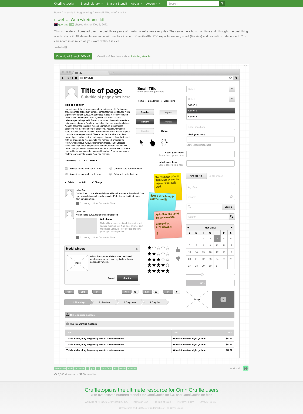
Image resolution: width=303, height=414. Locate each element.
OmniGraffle (190, 390)
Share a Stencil (117, 3)
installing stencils (140, 56)
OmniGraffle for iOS (161, 395)
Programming (84, 12)
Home (57, 12)
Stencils (68, 12)
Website (60, 47)
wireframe (60, 368)
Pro (72, 24)
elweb (122, 368)
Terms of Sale (163, 402)
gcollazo (63, 24)
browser (79, 368)
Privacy (185, 402)
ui (88, 368)
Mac (197, 395)
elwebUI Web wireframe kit (110, 12)
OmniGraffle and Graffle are (151, 407)
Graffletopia (64, 3)
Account (152, 3)
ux (98, 368)
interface (106, 368)
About (135, 3)
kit (115, 368)
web (70, 368)
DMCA (208, 402)
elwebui (132, 368)
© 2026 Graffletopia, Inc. (106, 402)
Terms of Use (140, 402)
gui (92, 368)
